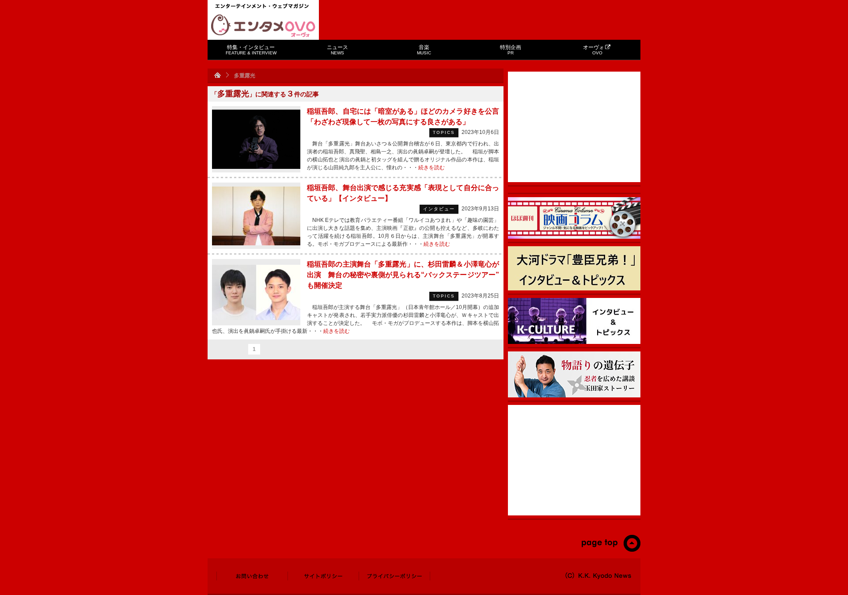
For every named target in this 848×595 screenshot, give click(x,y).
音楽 (424, 49)
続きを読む (431, 167)
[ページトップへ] (610, 550)
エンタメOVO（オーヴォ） (263, 25)
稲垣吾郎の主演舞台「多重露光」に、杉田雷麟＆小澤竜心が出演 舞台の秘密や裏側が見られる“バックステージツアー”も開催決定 (403, 274)
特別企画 (510, 49)
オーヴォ (593, 49)
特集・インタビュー (251, 49)
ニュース (337, 49)
